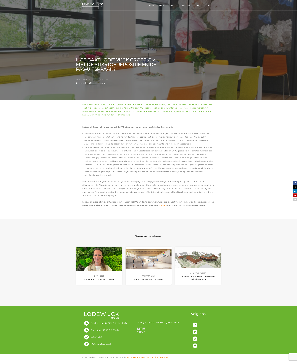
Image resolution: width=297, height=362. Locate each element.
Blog (198, 5)
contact (163, 205)
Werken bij (186, 5)
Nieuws (102, 83)
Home (151, 5)
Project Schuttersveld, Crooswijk (148, 279)
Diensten (162, 5)
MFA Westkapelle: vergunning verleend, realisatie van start (198, 277)
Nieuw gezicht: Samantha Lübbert (99, 279)
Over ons (174, 5)
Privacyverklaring (135, 357)
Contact (207, 5)
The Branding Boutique (156, 357)
